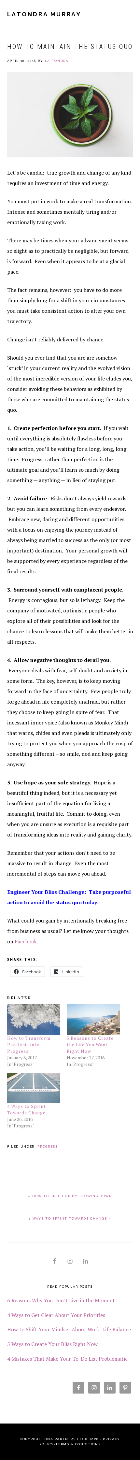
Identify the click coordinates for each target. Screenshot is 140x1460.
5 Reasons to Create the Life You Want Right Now (90, 1044)
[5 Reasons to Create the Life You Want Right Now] (93, 1019)
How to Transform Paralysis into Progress (28, 1044)
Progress (47, 1146)
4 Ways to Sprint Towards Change (26, 1109)
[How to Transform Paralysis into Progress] (34, 1019)
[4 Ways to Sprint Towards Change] (34, 1088)
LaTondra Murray (44, 14)
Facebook (26, 941)
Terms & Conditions (78, 1444)
